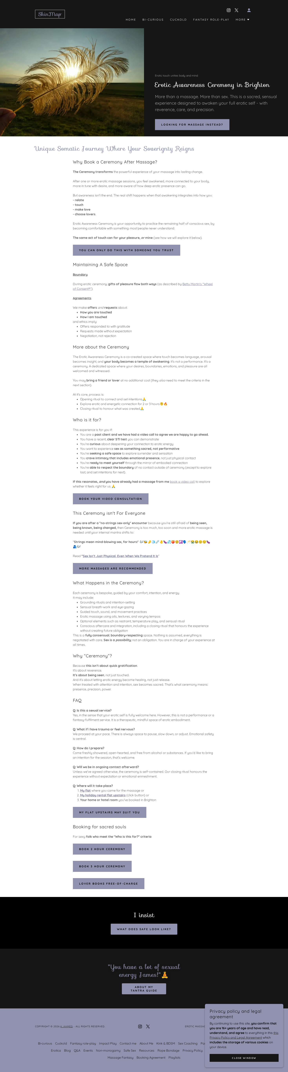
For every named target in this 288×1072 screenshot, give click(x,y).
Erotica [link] (56, 1050)
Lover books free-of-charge (108, 883)
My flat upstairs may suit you (109, 812)
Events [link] (88, 1050)
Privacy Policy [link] (193, 1050)
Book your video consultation (110, 499)
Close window (244, 1057)
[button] (249, 10)
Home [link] (131, 19)
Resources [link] (146, 1050)
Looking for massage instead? (192, 124)
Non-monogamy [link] (108, 1050)
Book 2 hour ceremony (102, 849)
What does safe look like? (144, 929)
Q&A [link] (77, 1050)
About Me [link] (146, 1043)
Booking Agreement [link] (151, 1057)
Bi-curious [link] (153, 19)
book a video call (182, 482)
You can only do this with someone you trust (126, 250)
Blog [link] (67, 1050)
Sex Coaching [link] (187, 1043)
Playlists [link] (174, 1057)
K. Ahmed (66, 1026)
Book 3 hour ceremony (102, 866)
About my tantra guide (144, 988)
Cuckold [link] (178, 19)
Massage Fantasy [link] (120, 1057)
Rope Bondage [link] (168, 1050)
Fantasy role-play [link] (211, 19)
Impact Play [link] (108, 1043)
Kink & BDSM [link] (165, 1043)
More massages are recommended (112, 568)
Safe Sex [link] (130, 1050)
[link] (50, 15)
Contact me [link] (128, 1043)
